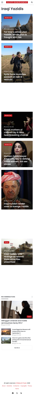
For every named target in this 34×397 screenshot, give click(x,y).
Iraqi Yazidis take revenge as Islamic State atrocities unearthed (14, 258)
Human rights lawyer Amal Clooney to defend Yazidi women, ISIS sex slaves (17, 160)
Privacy (30, 386)
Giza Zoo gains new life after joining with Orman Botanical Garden (21, 339)
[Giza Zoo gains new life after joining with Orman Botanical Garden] (6, 340)
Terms (17, 389)
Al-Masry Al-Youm (21, 383)
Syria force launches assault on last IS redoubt (15, 77)
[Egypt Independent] (17, 2)
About (3, 386)
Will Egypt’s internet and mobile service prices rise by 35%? (14, 322)
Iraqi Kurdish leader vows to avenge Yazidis (16, 205)
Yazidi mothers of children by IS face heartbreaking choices (16, 132)
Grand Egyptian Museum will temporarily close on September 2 (21, 331)
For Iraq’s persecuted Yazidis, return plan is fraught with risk (15, 34)
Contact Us (16, 386)
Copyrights (23, 386)
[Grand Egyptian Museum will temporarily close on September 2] (6, 332)
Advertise (9, 386)
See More (17, 348)
